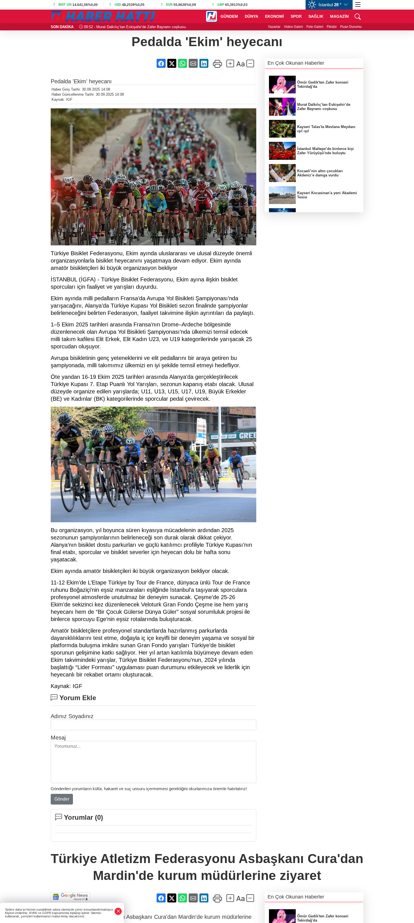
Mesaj (58, 737)
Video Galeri (293, 27)
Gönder (61, 799)
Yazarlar (274, 27)
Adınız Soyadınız (72, 716)
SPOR (296, 16)
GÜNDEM (229, 16)
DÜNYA (251, 16)
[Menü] (358, 5)
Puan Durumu (351, 27)
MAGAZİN (339, 16)
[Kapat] (118, 911)
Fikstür (332, 27)
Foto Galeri (314, 27)
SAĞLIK (315, 16)
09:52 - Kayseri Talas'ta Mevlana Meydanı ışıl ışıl (124, 27)
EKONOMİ (274, 16)
